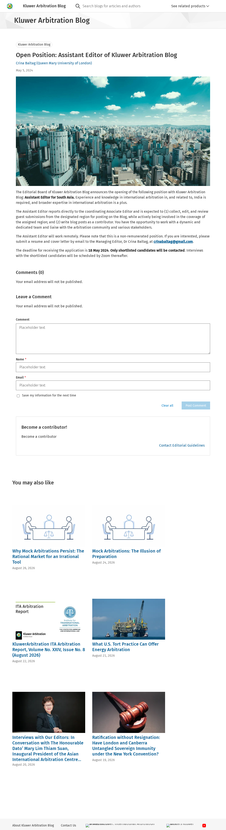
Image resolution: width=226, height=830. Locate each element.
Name (21, 359)
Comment (22, 319)
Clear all (167, 405)
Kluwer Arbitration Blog (34, 44)
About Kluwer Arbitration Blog (33, 825)
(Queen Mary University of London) (64, 63)
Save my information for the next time (49, 395)
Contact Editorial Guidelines (182, 445)
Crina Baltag (26, 63)
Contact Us (68, 825)
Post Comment (196, 405)
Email (21, 377)
